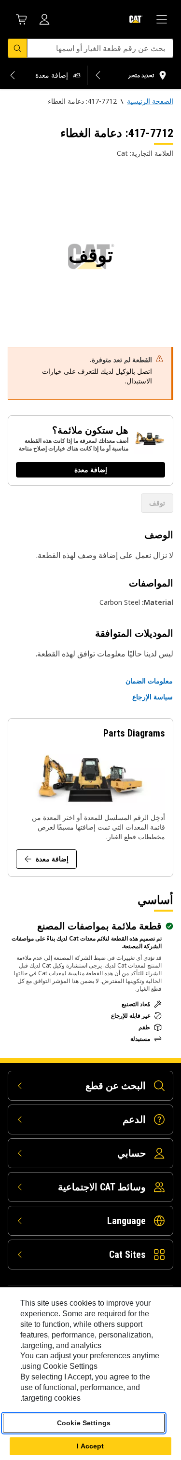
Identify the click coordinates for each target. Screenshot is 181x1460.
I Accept (90, 1446)
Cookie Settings (84, 1423)
